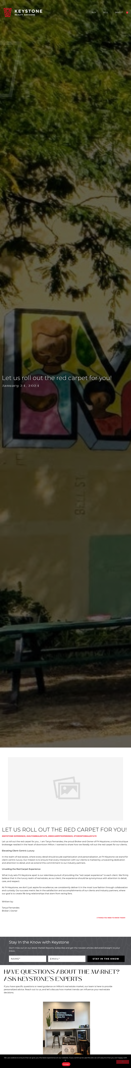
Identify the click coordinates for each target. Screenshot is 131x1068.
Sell (105, 12)
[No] (122, 1062)
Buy (94, 12)
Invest (119, 12)
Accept (66, 1064)
